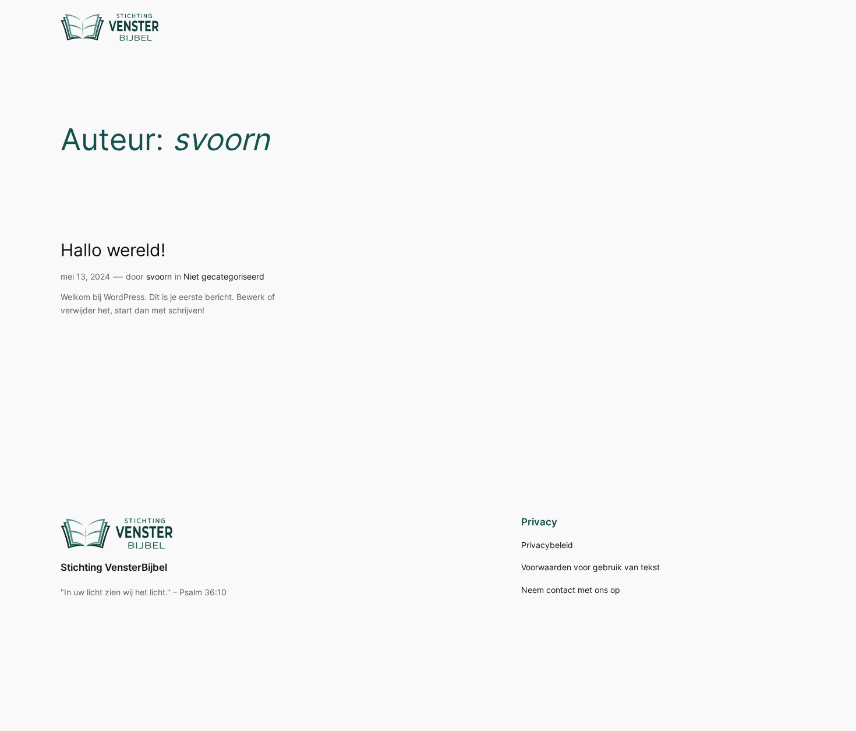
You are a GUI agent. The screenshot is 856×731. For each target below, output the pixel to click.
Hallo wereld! (113, 250)
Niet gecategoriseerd (223, 276)
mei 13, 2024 (85, 276)
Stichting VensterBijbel (114, 567)
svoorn (159, 276)
